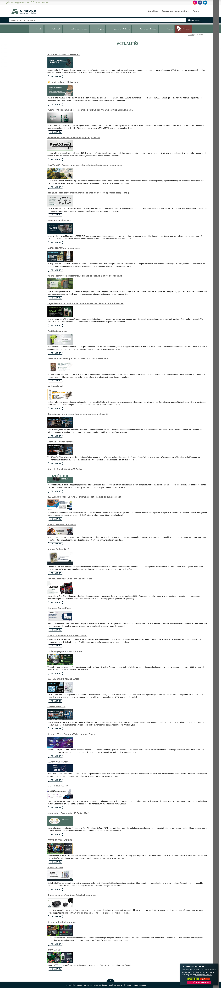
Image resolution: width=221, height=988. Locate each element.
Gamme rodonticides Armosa (61, 922)
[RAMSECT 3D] (60, 962)
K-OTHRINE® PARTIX (57, 785)
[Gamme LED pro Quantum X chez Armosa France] (60, 747)
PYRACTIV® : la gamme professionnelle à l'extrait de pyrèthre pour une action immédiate (91, 109)
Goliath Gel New (55, 867)
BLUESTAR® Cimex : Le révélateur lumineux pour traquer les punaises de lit (84, 496)
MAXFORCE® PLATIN (57, 761)
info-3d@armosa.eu (20, 2)
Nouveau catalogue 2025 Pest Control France (69, 578)
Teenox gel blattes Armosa (60, 441)
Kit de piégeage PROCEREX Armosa (64, 651)
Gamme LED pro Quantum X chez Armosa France (71, 734)
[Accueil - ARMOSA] (24, 11)
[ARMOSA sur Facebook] (200, 3)
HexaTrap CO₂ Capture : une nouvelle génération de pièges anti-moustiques (84, 165)
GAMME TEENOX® (56, 706)
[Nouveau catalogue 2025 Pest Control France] (60, 593)
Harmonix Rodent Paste (59, 607)
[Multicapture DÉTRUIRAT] (60, 233)
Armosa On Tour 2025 (58, 549)
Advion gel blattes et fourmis (61, 524)
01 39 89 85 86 (41, 2)
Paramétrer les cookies (199, 982)
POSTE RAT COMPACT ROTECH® (63, 54)
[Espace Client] (216, 9)
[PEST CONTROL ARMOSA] (60, 853)
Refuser (205, 979)
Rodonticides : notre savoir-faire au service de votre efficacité (77, 413)
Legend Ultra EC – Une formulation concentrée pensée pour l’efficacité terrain (85, 303)
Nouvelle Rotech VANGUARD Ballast (65, 469)
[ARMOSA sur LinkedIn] (205, 3)
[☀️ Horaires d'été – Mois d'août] (60, 95)
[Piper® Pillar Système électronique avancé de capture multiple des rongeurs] (60, 289)
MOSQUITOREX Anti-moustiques (63, 248)
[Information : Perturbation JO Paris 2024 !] (60, 825)
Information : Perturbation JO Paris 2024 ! (68, 813)
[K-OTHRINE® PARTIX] (60, 798)
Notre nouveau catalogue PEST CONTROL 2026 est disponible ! (78, 358)
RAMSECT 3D (53, 949)
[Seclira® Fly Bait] (60, 399)
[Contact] (216, 38)
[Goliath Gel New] (60, 880)
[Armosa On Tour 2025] (60, 564)
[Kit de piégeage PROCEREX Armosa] (60, 664)
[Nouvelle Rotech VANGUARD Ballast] (60, 482)
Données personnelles (203, 975)
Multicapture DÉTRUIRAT (59, 220)
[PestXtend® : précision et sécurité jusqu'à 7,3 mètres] (60, 150)
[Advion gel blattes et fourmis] (60, 535)
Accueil (191, 35)
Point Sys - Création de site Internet (152, 985)
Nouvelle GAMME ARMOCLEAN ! (63, 678)
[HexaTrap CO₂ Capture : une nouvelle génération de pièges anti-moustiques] (60, 178)
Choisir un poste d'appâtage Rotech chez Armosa (71, 894)
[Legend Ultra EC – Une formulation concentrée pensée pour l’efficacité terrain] (60, 316)
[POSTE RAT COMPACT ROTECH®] (60, 67)
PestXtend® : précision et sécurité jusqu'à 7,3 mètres (73, 137)
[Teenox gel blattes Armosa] (60, 454)
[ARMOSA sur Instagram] (195, 3)
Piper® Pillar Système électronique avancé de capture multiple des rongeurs (84, 275)
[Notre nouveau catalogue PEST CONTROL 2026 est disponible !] (60, 372)
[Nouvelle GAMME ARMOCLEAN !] (60, 692)
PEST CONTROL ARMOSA (59, 840)
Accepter (193, 979)
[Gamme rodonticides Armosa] (60, 935)
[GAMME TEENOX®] (60, 719)
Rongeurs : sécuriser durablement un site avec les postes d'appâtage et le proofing (88, 192)
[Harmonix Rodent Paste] (60, 621)
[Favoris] (216, 16)
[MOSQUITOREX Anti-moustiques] (60, 261)
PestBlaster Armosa (57, 330)
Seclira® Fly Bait (55, 386)
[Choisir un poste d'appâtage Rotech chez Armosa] (60, 907)
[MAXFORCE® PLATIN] (60, 771)
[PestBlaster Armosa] (60, 344)
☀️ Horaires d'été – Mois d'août (63, 82)
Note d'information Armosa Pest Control (67, 635)
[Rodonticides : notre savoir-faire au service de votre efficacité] (60, 427)
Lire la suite (55, 76)
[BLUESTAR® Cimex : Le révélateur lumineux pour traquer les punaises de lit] (60, 510)
